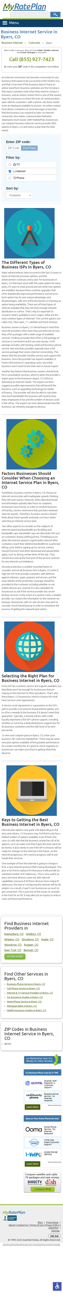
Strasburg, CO (30, 939)
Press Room (52, 1222)
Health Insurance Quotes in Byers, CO (26, 1010)
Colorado (34, 42)
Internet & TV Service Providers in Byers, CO (30, 993)
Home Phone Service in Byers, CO (24, 1001)
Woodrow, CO (13, 944)
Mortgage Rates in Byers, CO (22, 1006)
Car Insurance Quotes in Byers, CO (25, 997)
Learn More (32, 1107)
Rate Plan (24, 6)
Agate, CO (47, 939)
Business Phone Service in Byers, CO (26, 984)
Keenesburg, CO (14, 934)
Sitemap (55, 1230)
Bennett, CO (31, 950)
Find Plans (29, 148)
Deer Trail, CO (12, 950)
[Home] (31, 1213)
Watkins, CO (33, 934)
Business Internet (12, 42)
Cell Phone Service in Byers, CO (23, 988)
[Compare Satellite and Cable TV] (42, 1182)
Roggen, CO (31, 944)
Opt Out (54, 1236)
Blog (40, 1222)
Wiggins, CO (11, 939)
